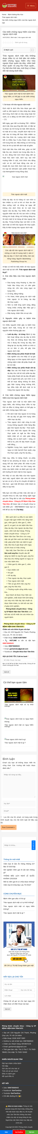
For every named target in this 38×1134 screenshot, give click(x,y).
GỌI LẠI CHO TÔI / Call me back (15, 656)
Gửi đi (6, 672)
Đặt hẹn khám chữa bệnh (11, 1063)
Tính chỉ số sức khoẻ (10, 1071)
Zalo (6, 1132)
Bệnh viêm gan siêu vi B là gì (14, 899)
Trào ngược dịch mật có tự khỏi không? (19, 705)
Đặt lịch (31, 1132)
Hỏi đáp (5, 1066)
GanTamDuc (17, 1090)
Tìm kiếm (33, 845)
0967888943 (20, 507)
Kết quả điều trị (8, 1076)
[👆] (19, 1096)
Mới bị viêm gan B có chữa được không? (18, 882)
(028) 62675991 (20, 638)
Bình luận (14, 37)
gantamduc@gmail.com (19, 649)
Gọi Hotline (19, 1132)
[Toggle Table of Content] (31, 50)
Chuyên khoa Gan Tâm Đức (23, 652)
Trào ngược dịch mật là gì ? (15, 743)
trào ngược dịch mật (24, 37)
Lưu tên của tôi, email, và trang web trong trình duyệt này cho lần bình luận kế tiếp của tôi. (19, 820)
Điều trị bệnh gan (8, 1074)
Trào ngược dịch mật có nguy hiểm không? (19, 725)
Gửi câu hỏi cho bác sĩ (10, 1068)
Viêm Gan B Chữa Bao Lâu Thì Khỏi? (17, 885)
